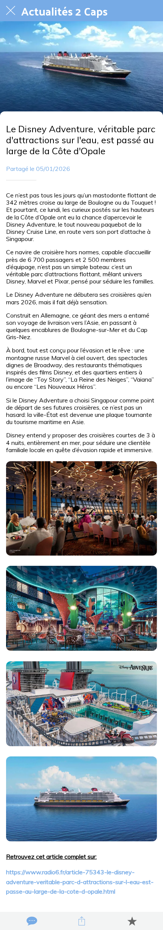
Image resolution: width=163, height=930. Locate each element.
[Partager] (81, 921)
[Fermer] (10, 10)
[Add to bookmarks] (132, 921)
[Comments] (31, 921)
